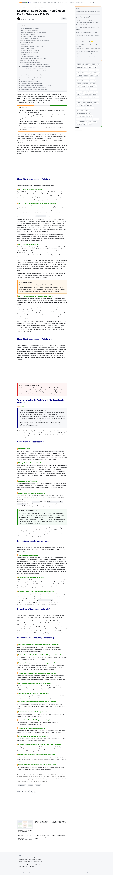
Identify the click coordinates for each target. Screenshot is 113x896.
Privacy (95, 91)
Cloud (78, 69)
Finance (86, 75)
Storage (78, 97)
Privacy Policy (79, 2)
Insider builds (93, 83)
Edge (98, 69)
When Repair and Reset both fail (27, 42)
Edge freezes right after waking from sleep (30, 56)
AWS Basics (79, 67)
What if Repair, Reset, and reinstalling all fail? (30, 81)
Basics (85, 67)
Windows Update (92, 121)
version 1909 (89, 102)
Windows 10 (89, 105)
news (84, 91)
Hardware (92, 78)
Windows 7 (89, 118)
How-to (78, 80)
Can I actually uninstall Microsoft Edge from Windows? (32, 72)
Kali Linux (82, 89)
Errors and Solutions (86, 72)
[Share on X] (22, 791)
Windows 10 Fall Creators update (84, 113)
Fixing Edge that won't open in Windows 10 (29, 38)
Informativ (79, 83)
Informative (85, 83)
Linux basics (93, 89)
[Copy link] (35, 791)
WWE (85, 124)
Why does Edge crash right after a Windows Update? (32, 73)
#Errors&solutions (21, 785)
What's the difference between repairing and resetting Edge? (34, 70)
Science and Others (87, 94)
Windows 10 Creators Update (83, 110)
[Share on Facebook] (25, 791)
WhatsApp (96, 102)
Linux (88, 89)
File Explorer (79, 75)
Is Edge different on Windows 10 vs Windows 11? (31, 83)
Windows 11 (89, 116)
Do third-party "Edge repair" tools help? (29, 60)
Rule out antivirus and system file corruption (30, 50)
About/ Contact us (37, 2)
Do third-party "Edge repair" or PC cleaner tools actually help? (34, 87)
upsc (84, 102)
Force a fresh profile (25, 44)
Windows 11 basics (81, 118)
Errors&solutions (24, 7)
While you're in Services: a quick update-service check (32, 46)
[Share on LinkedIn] (32, 791)
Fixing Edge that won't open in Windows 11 (29, 28)
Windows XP (79, 124)
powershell (90, 91)
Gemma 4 (79, 78)
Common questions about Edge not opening (30, 62)
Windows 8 (96, 118)
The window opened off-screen (27, 54)
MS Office (79, 91)
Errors (78, 72)
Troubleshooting (95, 99)
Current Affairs (85, 69)
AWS (98, 64)
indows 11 (93, 80)
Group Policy (85, 78)
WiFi (78, 105)
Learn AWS (60, 2)
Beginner (90, 67)
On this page (22, 25)
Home (18, 7)
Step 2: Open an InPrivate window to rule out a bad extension (34, 32)
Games (91, 75)
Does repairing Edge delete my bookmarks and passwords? (33, 68)
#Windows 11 (38, 785)
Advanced (79, 64)
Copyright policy (52, 2)
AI (83, 64)
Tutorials (78, 102)
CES (95, 67)
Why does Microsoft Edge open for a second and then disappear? (35, 64)
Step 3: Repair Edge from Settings (28, 34)
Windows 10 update (81, 116)
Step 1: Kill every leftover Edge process (29, 30)
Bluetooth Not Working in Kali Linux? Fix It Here (86, 32)
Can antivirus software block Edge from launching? (31, 79)
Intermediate (90, 86)
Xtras (90, 124)
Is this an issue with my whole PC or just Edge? (31, 77)
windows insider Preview (82, 121)
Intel (78, 86)
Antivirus (93, 64)
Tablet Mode (85, 97)
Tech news (96, 97)
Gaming (96, 75)
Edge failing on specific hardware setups (29, 52)
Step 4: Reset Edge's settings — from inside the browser (33, 36)
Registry (78, 94)
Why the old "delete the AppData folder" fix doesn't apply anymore (35, 40)
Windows (83, 105)
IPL (95, 86)
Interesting (83, 86)
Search (44, 2)
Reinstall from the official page (27, 48)
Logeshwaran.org (26, 872)
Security (94, 94)
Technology (87, 99)
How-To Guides (85, 80)
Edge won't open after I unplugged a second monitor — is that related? (36, 85)
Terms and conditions (69, 2)
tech (91, 97)
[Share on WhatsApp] (29, 791)
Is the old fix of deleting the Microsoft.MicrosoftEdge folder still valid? (35, 66)
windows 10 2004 (90, 108)
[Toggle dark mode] (93, 2)
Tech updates (80, 99)
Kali (77, 89)
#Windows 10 (30, 785)
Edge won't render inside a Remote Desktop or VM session (33, 58)
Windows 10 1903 (80, 108)
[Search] (90, 2)
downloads (92, 69)
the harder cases (35, 127)
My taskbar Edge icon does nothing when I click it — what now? (34, 75)
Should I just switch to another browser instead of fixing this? (34, 89)
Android (88, 64)
